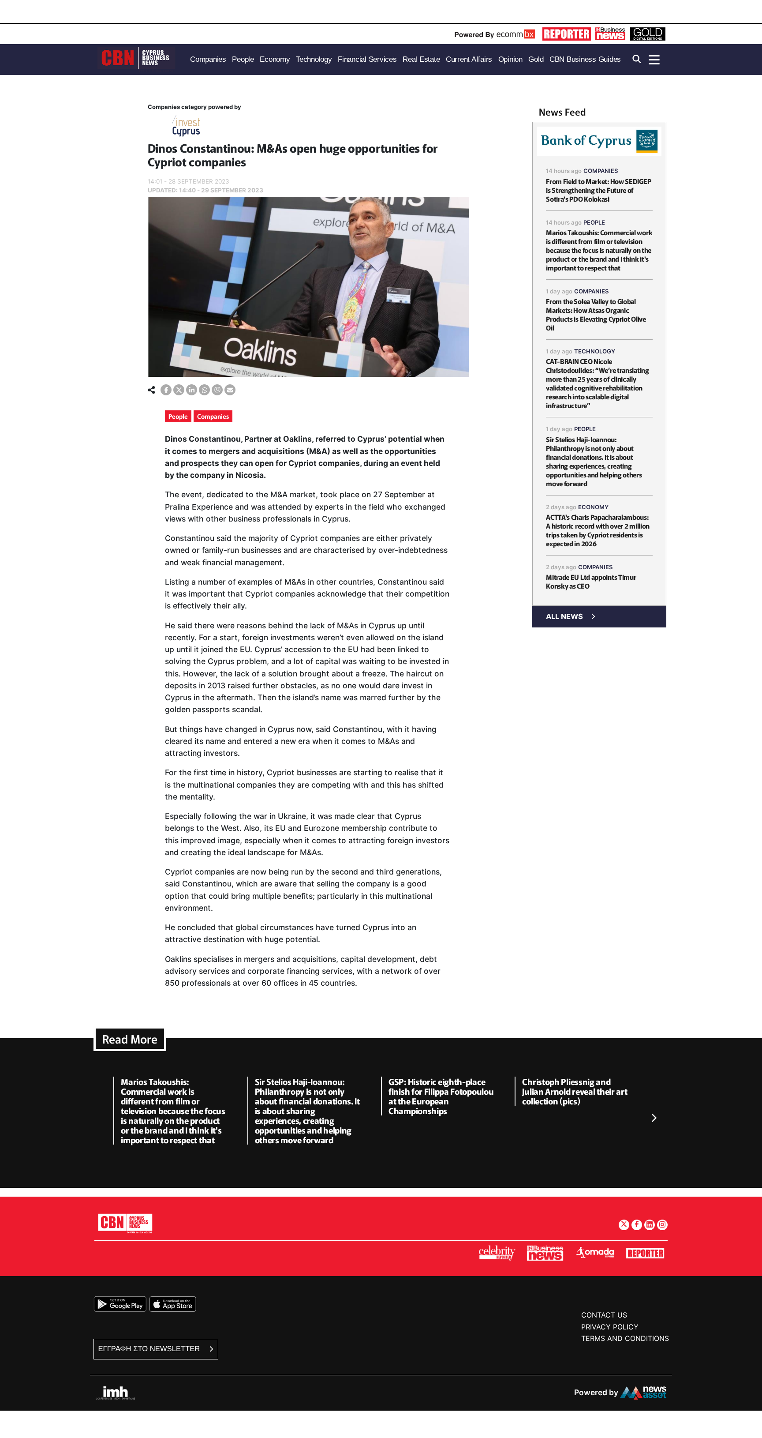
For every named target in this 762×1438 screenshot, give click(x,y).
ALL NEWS (564, 616)
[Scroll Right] (653, 1118)
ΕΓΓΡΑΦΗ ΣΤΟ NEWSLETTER (150, 1348)
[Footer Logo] (125, 1223)
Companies (213, 416)
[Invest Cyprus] (186, 127)
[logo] (136, 59)
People (178, 416)
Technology (594, 351)
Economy (593, 507)
